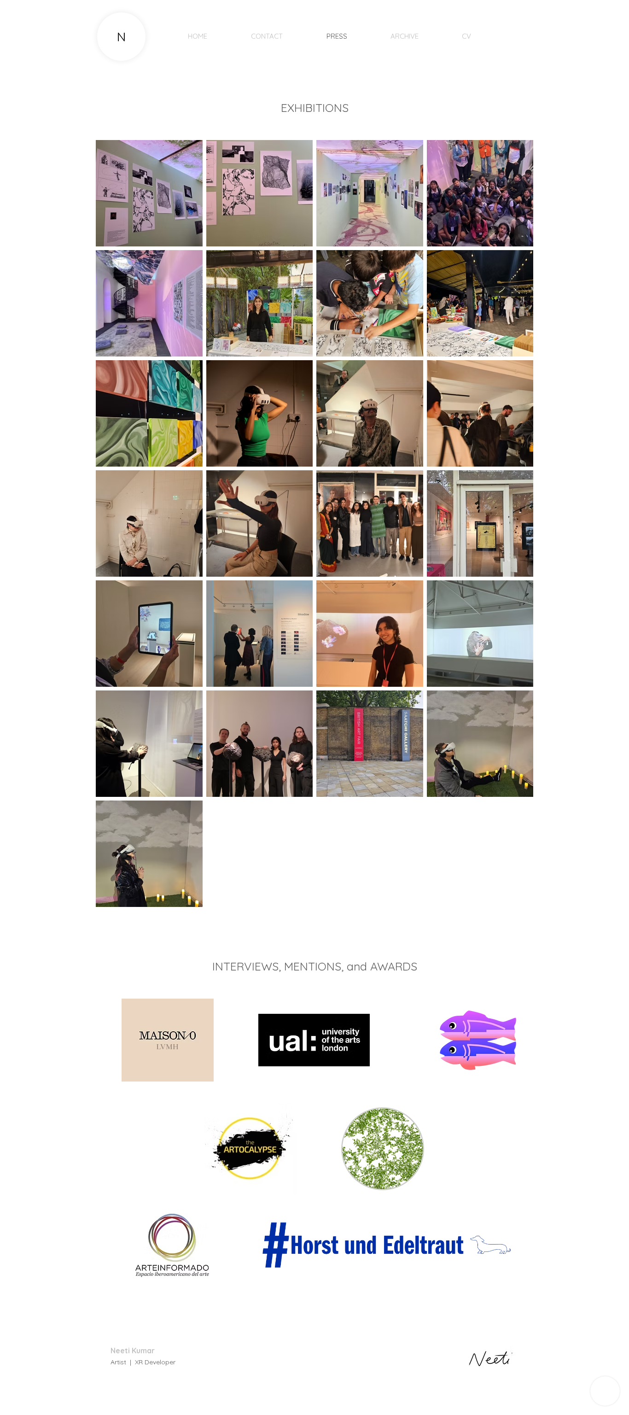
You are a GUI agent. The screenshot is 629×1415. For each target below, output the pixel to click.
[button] (508, 34)
